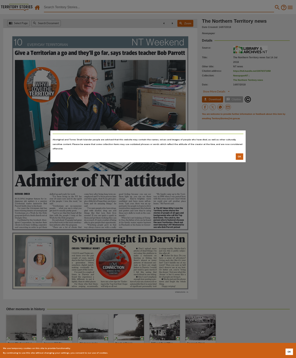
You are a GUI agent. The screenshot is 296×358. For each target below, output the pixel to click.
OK (239, 156)
